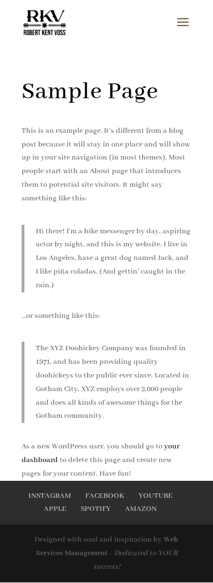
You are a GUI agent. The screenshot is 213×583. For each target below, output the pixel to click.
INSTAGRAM (49, 496)
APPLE (55, 509)
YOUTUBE (156, 496)
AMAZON (141, 509)
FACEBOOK (104, 496)
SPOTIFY (96, 509)
